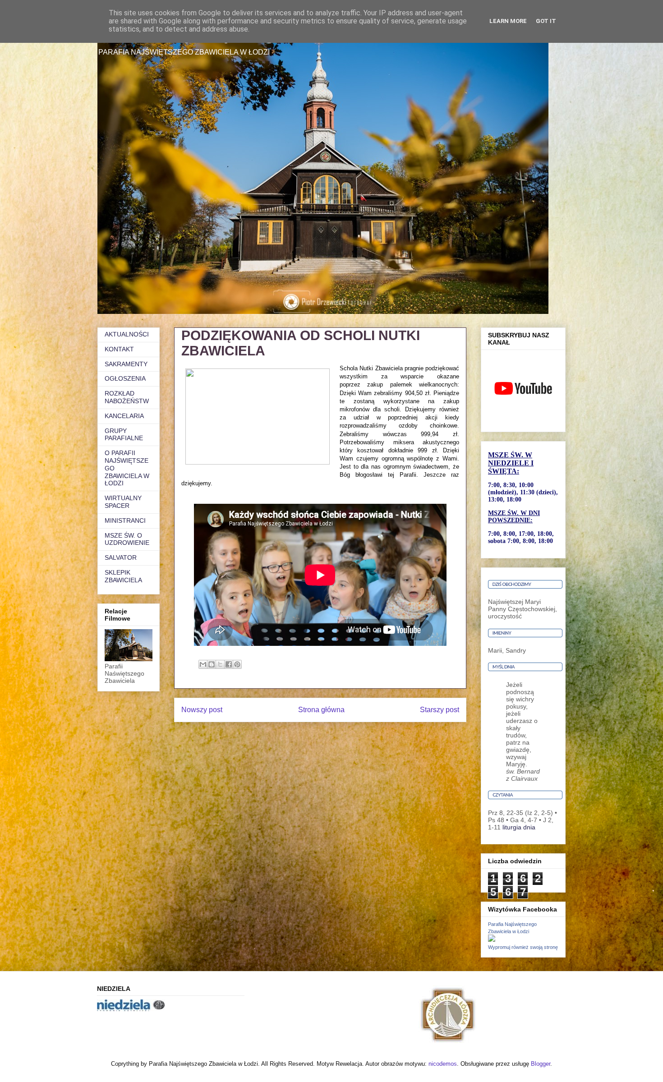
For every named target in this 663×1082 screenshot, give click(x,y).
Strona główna (321, 710)
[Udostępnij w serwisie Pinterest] (237, 664)
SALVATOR (121, 557)
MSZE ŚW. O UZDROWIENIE (127, 539)
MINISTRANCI (125, 520)
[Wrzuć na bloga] (211, 664)
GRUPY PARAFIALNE (124, 434)
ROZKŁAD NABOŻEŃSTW (127, 397)
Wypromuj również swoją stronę (523, 947)
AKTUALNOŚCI (127, 334)
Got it (546, 21)
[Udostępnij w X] (220, 664)
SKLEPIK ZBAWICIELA (123, 576)
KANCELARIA (124, 415)
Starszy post (439, 710)
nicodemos (442, 1063)
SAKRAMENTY (126, 364)
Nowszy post (201, 710)
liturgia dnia (518, 827)
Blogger (540, 1063)
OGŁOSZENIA (125, 378)
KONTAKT (119, 349)
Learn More (508, 21)
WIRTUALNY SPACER (123, 501)
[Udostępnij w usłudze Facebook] (228, 664)
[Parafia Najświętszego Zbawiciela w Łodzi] (491, 939)
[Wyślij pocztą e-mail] (202, 664)
